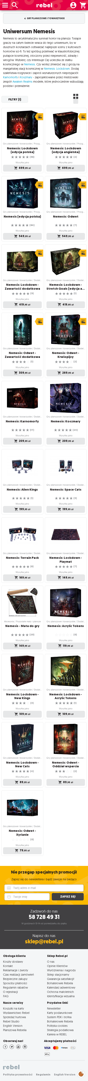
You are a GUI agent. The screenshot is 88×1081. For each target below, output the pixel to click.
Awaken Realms (22, 81)
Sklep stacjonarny (58, 974)
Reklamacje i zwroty (15, 970)
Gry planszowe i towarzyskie (45, 18)
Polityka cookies (57, 1025)
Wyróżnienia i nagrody (61, 970)
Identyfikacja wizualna (60, 996)
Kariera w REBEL (57, 1034)
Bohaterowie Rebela (60, 983)
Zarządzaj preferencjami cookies (81, 1073)
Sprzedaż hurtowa (14, 1017)
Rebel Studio (11, 1021)
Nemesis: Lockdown (57, 68)
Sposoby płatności (15, 983)
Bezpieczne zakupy (15, 979)
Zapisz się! (68, 897)
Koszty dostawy (13, 961)
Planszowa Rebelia (14, 1030)
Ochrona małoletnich (60, 991)
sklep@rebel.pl (44, 941)
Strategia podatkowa (60, 1030)
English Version (13, 1025)
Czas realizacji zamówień (18, 974)
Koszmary (26, 77)
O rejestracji (10, 991)
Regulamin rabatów (15, 987)
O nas (50, 961)
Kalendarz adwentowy (61, 987)
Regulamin (43, 1074)
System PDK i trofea (59, 1017)
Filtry (14, 99)
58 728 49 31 (44, 917)
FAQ (5, 996)
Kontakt (8, 966)
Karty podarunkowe (59, 1012)
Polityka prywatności (17, 1074)
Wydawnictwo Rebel (16, 1012)
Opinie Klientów (57, 966)
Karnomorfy (10, 77)
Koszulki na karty (13, 1008)
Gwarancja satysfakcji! (60, 979)
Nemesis (29, 64)
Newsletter (54, 1008)
